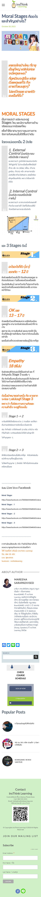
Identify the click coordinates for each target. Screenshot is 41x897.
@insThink (26, 803)
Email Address (8, 853)
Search (36, 657)
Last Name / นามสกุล (10, 872)
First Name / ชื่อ (8, 862)
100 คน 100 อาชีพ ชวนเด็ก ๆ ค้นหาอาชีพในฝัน (27, 743)
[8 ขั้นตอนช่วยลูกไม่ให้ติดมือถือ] (8, 726)
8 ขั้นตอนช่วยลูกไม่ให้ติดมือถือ (24, 723)
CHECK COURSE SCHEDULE (20, 675)
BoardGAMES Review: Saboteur (23, 761)
